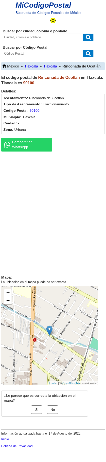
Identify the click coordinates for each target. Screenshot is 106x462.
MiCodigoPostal (43, 5)
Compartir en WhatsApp (22, 144)
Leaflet (53, 383)
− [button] (8, 300)
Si (36, 410)
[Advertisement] (53, 212)
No (53, 410)
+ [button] (8, 293)
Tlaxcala (31, 66)
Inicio (5, 439)
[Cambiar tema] (53, 20)
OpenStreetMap (71, 383)
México (13, 66)
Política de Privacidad (17, 446)
